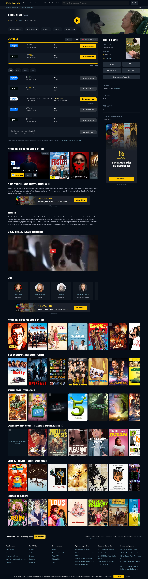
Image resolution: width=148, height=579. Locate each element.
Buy (33, 70)
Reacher (32, 559)
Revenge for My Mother (106, 561)
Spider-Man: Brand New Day (16, 559)
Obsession (10, 550)
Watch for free (32, 29)
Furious (32, 550)
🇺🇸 (88, 39)
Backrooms (10, 553)
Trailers (57, 29)
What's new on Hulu (82, 564)
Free (17, 70)
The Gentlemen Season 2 (129, 553)
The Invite (9, 562)
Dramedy (117, 88)
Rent (25, 70)
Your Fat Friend (103, 553)
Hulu (53, 562)
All (11, 70)
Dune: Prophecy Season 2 (129, 550)
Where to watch (15, 29)
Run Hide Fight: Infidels (106, 550)
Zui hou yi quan (103, 564)
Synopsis (46, 29)
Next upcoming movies (105, 546)
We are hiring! (40, 536)
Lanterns (32, 562)
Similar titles (70, 29)
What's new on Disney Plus (84, 561)
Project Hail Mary (12, 556)
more (28, 175)
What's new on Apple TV (83, 558)
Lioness (31, 556)
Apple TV (55, 556)
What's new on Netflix (82, 550)
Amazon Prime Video (59, 553)
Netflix (54, 550)
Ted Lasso (32, 553)
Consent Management (92, 539)
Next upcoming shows (127, 546)
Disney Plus (56, 559)
